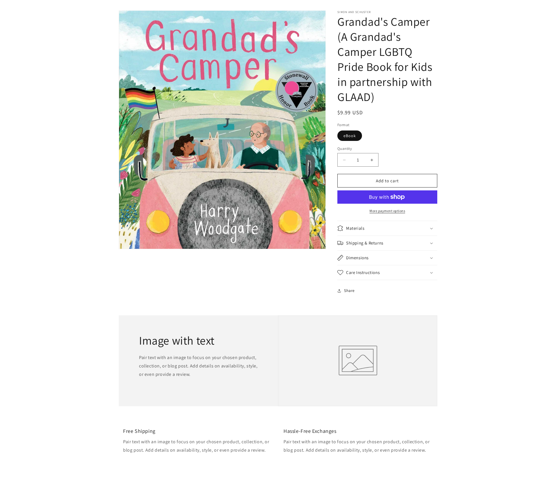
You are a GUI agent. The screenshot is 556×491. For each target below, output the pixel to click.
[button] (387, 228)
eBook (349, 135)
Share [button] (349, 290)
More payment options (387, 211)
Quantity (344, 148)
